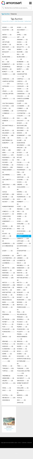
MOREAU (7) (22, 295)
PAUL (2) (20, 312)
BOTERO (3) (23, 64)
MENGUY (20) (23, 285)
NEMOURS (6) (8, 304)
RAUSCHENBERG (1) (22, 338)
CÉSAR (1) (7, 91)
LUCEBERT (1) (21, 260)
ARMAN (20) (9, 38)
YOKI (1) (19, 397)
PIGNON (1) (22, 324)
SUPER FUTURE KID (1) (24, 358)
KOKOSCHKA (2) (23, 231)
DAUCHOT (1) (23, 120)
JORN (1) (6, 219)
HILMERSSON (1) (23, 196)
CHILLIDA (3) (23, 96)
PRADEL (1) (22, 334)
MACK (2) (21, 263)
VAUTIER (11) (8, 383)
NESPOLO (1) (22, 304)
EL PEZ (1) (5, 147)
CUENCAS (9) (8, 118)
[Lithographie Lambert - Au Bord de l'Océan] (9, 417)
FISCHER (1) (7, 162)
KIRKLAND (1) (23, 223)
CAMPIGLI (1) (23, 79)
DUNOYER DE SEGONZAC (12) (23, 144)
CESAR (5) (22, 88)
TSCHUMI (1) (22, 375)
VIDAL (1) (6, 388)
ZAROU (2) (20, 402)
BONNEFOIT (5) (8, 64)
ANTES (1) (6, 34)
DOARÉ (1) (21, 140)
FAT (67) (19, 157)
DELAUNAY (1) (22, 130)
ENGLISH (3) (21, 147)
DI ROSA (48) (7, 135)
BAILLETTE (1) (23, 47)
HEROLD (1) (22, 194)
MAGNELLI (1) (23, 265)
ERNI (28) (6, 150)
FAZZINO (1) (8, 160)
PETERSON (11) (8, 319)
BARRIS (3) (22, 49)
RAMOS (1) (6, 336)
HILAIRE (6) (7, 196)
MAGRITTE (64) (8, 268)
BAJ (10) (6, 49)
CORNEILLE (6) (8, 114)
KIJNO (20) (22, 221)
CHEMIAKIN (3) (23, 93)
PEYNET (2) (8, 322)
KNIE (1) (20, 228)
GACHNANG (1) (8, 176)
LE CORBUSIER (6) (7, 246)
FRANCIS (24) (7, 167)
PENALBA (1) (22, 317)
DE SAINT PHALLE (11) (8, 127)
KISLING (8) (7, 226)
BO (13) (5, 61)
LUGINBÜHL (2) (8, 264)
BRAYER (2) (6, 69)
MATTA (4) (22, 282)
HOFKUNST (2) (8, 199)
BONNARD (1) (23, 61)
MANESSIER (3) (23, 268)
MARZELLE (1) (7, 275)
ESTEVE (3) (22, 152)
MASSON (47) (22, 275)
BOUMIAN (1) (6, 66)
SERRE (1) (7, 353)
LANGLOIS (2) (9, 240)
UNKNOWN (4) (8, 378)
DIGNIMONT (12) (24, 135)
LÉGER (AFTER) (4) (23, 252)
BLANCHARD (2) (22, 58)
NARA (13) (8, 302)
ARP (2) (20, 37)
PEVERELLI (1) (23, 319)
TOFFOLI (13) (7, 371)
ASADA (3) (22, 42)
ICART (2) (21, 206)
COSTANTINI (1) (23, 113)
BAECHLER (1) (8, 47)
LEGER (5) (7, 250)
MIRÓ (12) (21, 290)
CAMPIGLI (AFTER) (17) (8, 82)
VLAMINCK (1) (23, 392)
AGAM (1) (21, 27)
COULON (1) (23, 115)
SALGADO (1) (23, 344)
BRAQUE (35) (23, 66)
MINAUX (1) (22, 287)
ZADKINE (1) (6, 400)
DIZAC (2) (22, 138)
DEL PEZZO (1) (8, 130)
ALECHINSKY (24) (22, 31)
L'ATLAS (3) (20, 233)
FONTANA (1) (7, 165)
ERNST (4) (21, 150)
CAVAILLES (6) (22, 86)
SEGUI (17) (22, 351)
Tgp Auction (5, 14)
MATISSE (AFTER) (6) (24, 279)
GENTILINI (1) (23, 177)
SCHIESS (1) (22, 349)
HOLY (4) (21, 199)
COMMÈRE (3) (7, 110)
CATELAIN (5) (8, 87)
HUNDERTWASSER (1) (8, 208)
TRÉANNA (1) (6, 375)
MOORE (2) (7, 295)
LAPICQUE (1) (23, 241)
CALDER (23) (8, 74)
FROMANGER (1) (24, 169)
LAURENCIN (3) (8, 243)
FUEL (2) (20, 172)
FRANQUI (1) (22, 167)
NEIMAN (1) (22, 302)
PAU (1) (6, 312)
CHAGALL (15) (22, 91)
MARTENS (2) (8, 272)
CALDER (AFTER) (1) (22, 75)
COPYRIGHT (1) (21, 110)
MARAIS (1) (7, 270)
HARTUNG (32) (8, 194)
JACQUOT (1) (8, 214)
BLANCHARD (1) (7, 58)
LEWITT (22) (21, 255)
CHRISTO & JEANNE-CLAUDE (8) (23, 100)
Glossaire (29, 442)
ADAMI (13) (7, 27)
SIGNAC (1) (21, 353)
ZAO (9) (21, 400)
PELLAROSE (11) (22, 314)
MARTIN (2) (22, 272)
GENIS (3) (21, 174)
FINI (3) (21, 160)
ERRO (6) (8, 152)
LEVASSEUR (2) (8, 255)
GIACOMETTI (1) (8, 181)
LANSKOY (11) (23, 238)
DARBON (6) (8, 122)
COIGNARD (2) (23, 106)
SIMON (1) (6, 356)
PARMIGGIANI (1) (23, 308)
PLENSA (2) (22, 326)
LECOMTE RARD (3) (24, 247)
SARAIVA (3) (7, 346)
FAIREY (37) (7, 155)
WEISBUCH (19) (8, 397)
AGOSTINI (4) (7, 30)
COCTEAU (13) (8, 106)
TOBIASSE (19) (23, 368)
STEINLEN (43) (8, 360)
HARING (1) (22, 192)
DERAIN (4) (22, 133)
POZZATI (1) (23, 331)
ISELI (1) (20, 211)
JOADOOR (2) (6, 216)
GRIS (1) (6, 187)
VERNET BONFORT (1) (23, 384)
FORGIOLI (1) (22, 165)
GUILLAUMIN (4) (23, 188)
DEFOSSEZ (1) (23, 128)
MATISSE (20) (7, 277)
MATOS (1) (8, 282)
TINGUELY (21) (8, 368)
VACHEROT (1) (23, 378)
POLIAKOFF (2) (8, 329)
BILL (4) (20, 54)
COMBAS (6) (22, 108)
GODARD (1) (22, 179)
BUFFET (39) (23, 69)
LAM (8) (6, 236)
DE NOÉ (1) (22, 123)
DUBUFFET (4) (7, 142)
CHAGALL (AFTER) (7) (7, 95)
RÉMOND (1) (9, 341)
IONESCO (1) (8, 211)
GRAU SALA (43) (8, 184)
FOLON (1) (23, 162)
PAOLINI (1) (7, 307)
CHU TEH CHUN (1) (8, 103)
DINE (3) (5, 138)
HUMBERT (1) (23, 203)
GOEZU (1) (22, 182)
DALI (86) (22, 118)
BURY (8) (20, 71)
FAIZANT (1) (23, 155)
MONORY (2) (23, 292)
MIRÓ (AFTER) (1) (8, 292)
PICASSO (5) (22, 322)
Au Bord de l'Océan (8, 428)
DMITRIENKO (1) (7, 140)
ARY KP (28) (5, 42)
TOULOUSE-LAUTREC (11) (23, 372)
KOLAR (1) (6, 233)
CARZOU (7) (22, 81)
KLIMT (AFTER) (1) (8, 230)
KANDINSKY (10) (8, 222)
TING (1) (21, 366)
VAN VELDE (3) (23, 380)
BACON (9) (22, 44)
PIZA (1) (7, 326)
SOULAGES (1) (23, 356)
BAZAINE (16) (22, 52)
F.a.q (16, 453)
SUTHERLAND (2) (23, 362)
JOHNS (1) (21, 216)
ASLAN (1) (6, 44)
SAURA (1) (22, 346)
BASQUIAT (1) (8, 53)
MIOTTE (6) (7, 290)
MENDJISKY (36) (8, 285)
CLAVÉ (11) (22, 103)
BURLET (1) (7, 71)
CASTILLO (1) (22, 84)
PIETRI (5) (7, 324)
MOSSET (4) (22, 297)
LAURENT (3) (24, 243)
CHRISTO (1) (8, 98)
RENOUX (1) (22, 341)
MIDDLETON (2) (8, 287)
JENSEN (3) (22, 214)
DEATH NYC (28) (22, 125)
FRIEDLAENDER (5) (8, 171)
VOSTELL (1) (7, 395)
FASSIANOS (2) (8, 157)
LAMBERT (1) (23, 236)
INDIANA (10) (23, 209)
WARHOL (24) (22, 395)
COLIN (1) (6, 108)
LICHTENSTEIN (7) (8, 258)
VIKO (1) (6, 390)
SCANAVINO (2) (8, 349)
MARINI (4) (22, 270)
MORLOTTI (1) (8, 297)
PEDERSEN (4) (9, 316)
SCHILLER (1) (8, 351)
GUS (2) (4, 192)
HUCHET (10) (8, 201)
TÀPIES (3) (7, 366)
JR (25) (19, 219)
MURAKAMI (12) (24, 299)
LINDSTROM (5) (8, 260)
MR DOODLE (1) (7, 299)
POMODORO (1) (23, 329)
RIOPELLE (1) (8, 344)
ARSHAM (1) (22, 39)
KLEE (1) (20, 226)
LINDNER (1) (22, 258)
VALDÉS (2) (7, 380)
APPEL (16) (21, 34)
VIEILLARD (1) (22, 388)
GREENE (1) (22, 184)
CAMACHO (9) (8, 79)
